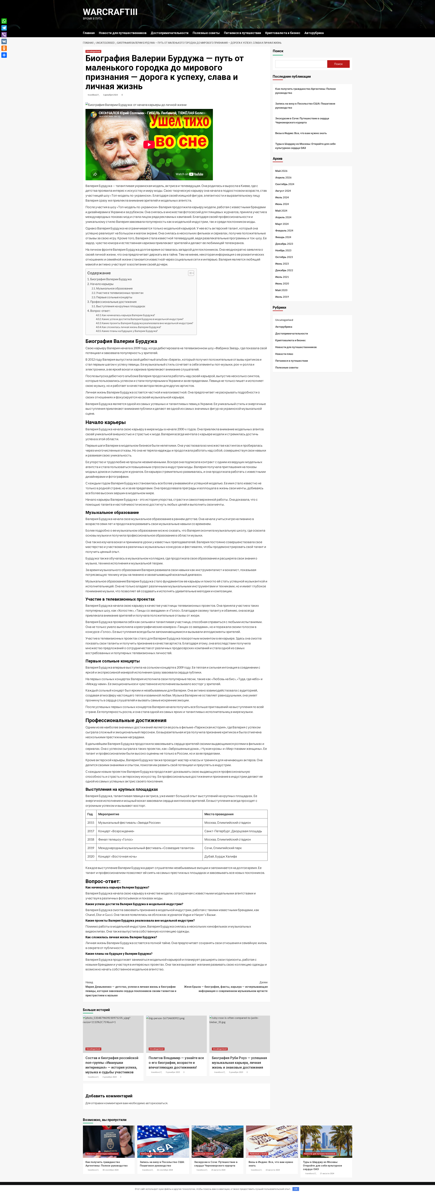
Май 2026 (281, 170)
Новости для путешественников (122, 33)
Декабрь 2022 (284, 270)
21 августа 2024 (327, 1173)
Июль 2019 (282, 296)
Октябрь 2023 (284, 256)
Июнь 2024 (282, 203)
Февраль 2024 (284, 230)
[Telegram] (4, 27)
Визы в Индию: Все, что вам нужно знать (301, 133)
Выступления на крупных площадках (120, 306)
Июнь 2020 (282, 283)
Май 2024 (281, 210)
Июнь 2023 (282, 263)
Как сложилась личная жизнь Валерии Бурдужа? (131, 327)
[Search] (350, 33)
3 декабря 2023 (110, 94)
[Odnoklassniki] (4, 48)
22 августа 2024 (273, 1170)
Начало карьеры (102, 284)
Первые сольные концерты (114, 297)
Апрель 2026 (283, 177)
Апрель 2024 (283, 217)
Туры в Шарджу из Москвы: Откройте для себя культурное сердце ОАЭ (305, 145)
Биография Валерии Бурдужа (111, 279)
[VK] (4, 41)
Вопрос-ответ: (100, 311)
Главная (89, 33)
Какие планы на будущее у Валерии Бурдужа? (130, 331)
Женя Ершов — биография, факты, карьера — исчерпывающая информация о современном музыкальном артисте (226, 987)
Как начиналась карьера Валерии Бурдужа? (128, 315)
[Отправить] (4, 55)
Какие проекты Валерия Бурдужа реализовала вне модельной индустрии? (147, 323)
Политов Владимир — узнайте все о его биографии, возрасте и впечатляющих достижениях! (176, 1062)
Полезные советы (206, 33)
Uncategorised (93, 51)
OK (295, 1189)
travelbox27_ (94, 94)
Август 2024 (283, 190)
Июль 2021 (282, 276)
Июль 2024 (282, 197)
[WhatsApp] (4, 21)
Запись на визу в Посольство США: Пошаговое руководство (305, 105)
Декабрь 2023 (284, 243)
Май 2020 (281, 290)
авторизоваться (156, 1103)
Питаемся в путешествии (242, 33)
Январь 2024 (283, 237)
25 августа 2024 (218, 1170)
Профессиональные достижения (113, 302)
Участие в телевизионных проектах (120, 292)
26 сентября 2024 (165, 1170)
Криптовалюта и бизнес (282, 33)
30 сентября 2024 (110, 1170)
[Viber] (4, 34)
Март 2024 (282, 223)
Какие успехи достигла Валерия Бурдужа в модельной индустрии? (143, 319)
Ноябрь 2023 (283, 250)
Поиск (278, 51)
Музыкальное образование (114, 288)
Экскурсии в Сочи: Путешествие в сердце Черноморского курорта (302, 120)
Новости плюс (284, 353)
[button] (189, 273)
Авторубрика (314, 33)
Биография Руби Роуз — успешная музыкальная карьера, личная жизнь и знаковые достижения (239, 1062)
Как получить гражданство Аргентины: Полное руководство (305, 90)
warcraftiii (110, 12)
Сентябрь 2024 (284, 184)
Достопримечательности (169, 33)
